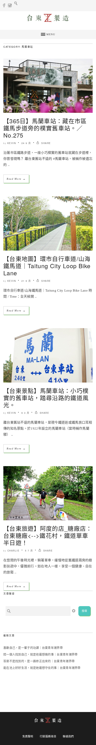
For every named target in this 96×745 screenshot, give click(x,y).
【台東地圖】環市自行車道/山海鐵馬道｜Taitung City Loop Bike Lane (47, 265)
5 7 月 (29, 550)
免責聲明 (27, 736)
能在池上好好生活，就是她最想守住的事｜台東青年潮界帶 (42, 667)
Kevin (11, 143)
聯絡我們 (68, 736)
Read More (16, 178)
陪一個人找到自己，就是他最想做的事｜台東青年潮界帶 (40, 654)
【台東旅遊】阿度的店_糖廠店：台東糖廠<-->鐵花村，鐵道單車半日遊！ (47, 535)
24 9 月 (26, 143)
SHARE (45, 143)
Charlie (13, 550)
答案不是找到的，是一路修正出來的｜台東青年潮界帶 (39, 661)
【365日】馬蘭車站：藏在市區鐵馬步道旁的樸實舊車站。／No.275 (45, 128)
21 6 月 (26, 280)
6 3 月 (25, 412)
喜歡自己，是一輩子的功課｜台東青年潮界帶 (33, 647)
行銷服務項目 (48, 736)
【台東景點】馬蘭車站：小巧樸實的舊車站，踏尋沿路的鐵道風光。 (46, 397)
